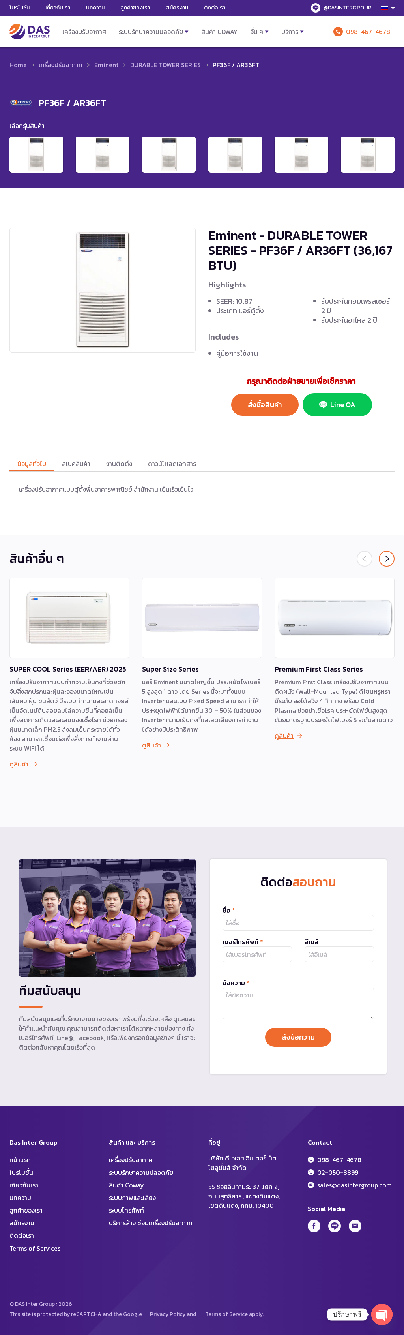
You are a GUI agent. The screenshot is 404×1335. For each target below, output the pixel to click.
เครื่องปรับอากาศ (84, 31)
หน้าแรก (20, 1159)
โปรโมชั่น (19, 8)
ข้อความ (236, 983)
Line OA (342, 404)
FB (314, 1226)
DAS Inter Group (29, 31)
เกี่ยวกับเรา (57, 8)
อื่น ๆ (256, 31)
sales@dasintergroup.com (354, 1185)
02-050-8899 (337, 1172)
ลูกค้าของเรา (135, 8)
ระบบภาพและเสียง (132, 1197)
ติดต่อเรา (214, 8)
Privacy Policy (167, 1314)
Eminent (106, 64)
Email (355, 1226)
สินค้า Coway (219, 31)
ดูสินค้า (18, 764)
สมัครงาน (177, 8)
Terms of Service (226, 1314)
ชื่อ (229, 910)
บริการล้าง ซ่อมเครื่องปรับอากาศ (151, 1223)
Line (334, 1226)
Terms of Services (34, 1248)
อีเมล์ (311, 941)
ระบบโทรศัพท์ (126, 1210)
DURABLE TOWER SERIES (165, 64)
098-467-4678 (368, 31)
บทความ (95, 8)
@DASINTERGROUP (348, 8)
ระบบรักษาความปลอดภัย (151, 31)
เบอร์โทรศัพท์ (243, 941)
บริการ (289, 31)
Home (18, 64)
